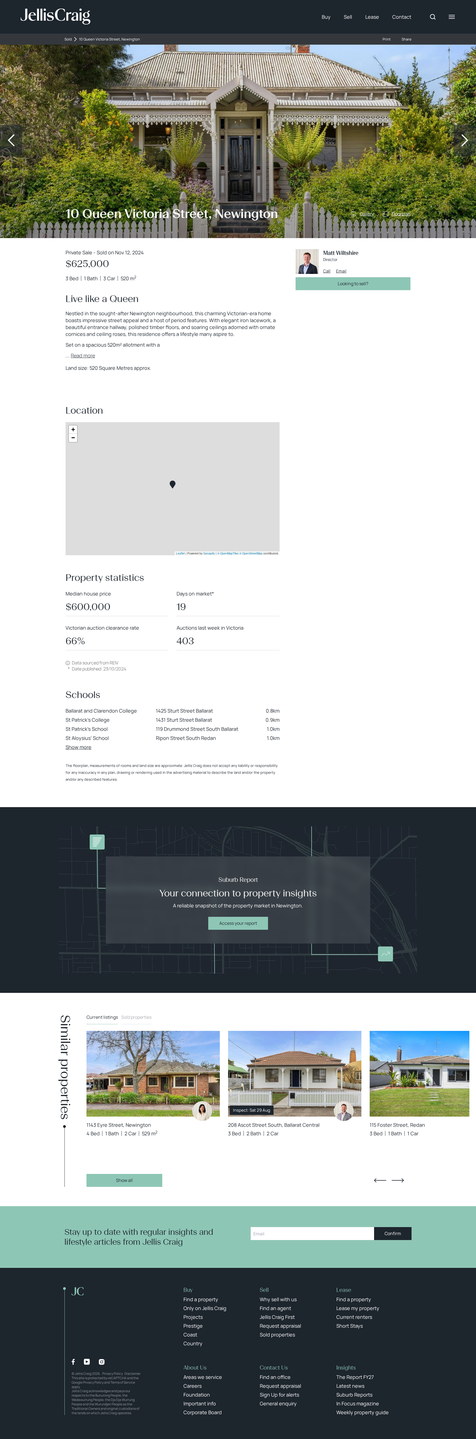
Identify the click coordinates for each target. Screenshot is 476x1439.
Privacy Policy (112, 1373)
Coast (190, 1334)
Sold (68, 39)
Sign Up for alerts (279, 1394)
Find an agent (275, 1308)
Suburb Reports (354, 1394)
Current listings (102, 1017)
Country (192, 1343)
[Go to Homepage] (55, 17)
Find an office (275, 1377)
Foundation (196, 1394)
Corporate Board (202, 1412)
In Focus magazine (357, 1403)
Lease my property (357, 1308)
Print (387, 39)
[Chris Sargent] (344, 1111)
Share (407, 39)
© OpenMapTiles (228, 553)
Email (341, 271)
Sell (348, 17)
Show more (78, 747)
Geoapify (209, 553)
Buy (326, 17)
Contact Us (274, 1367)
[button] (172, 485)
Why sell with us (278, 1299)
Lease (372, 17)
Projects (193, 1317)
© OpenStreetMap (251, 553)
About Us (195, 1367)
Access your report (238, 923)
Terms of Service (122, 1382)
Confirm (393, 1233)
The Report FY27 (355, 1377)
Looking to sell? (353, 284)
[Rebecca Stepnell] (202, 1111)
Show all (124, 1180)
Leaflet (180, 553)
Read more (83, 355)
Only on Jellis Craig (204, 1308)
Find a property (200, 1299)
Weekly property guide (362, 1412)
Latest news (350, 1386)
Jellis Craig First (277, 1317)
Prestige (193, 1325)
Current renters (354, 1317)
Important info (199, 1403)
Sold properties (136, 1017)
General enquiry (278, 1403)
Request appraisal (280, 1325)
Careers (192, 1386)
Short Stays (349, 1325)
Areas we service (202, 1377)
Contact (401, 17)
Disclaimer (132, 1373)
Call (327, 271)
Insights (346, 1367)
